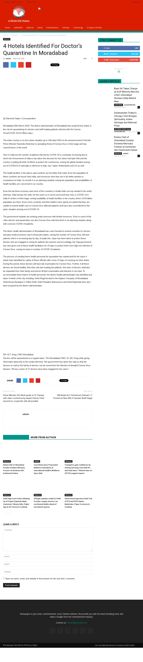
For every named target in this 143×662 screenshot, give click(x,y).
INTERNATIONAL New (122, 129)
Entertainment (52, 27)
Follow (134, 54)
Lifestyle (65, 27)
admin (8, 58)
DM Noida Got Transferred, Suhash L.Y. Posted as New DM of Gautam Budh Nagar (72, 396)
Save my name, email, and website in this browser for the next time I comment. (40, 578)
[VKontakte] (90, 630)
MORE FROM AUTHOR (43, 437)
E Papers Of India (94, 27)
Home (7, 27)
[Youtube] (24, 420)
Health (37, 461)
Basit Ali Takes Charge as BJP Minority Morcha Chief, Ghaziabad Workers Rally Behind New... (126, 95)
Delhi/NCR (18, 27)
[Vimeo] (83, 630)
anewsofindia (129, 105)
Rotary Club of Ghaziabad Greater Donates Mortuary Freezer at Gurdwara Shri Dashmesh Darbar (125, 143)
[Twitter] (129, 2)
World (39, 27)
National (30, 27)
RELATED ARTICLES (16, 437)
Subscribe (133, 60)
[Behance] (115, 2)
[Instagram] (124, 2)
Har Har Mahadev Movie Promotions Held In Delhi (114, 645)
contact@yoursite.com (77, 622)
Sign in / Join (31, 2)
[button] (136, 27)
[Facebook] (119, 2)
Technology (78, 27)
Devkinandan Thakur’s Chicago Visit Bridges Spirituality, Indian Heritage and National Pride (125, 119)
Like (136, 48)
